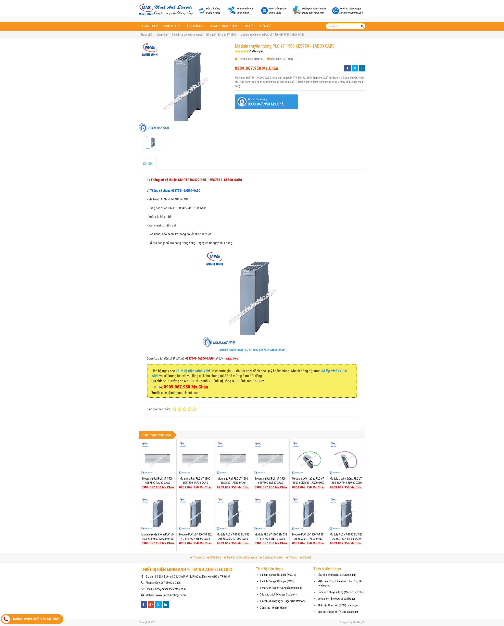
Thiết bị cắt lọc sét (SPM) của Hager (338, 605)
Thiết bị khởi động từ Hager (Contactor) (282, 601)
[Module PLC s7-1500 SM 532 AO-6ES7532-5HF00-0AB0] (195, 514)
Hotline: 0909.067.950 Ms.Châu (35, 619)
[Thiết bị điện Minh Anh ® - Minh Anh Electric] (167, 9)
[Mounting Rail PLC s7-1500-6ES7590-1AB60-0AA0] (270, 458)
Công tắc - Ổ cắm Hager (273, 607)
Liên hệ (265, 26)
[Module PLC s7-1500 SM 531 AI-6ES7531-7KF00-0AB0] (308, 514)
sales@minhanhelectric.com (169, 589)
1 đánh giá (256, 51)
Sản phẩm (192, 26)
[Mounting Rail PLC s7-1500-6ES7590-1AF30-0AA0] (195, 458)
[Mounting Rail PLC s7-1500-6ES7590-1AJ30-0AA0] (157, 458)
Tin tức (248, 26)
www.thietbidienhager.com (171, 595)
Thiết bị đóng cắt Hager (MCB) (277, 581)
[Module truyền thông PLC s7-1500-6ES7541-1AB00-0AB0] (185, 87)
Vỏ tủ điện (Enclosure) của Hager (336, 598)
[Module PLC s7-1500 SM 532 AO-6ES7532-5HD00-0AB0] (233, 514)
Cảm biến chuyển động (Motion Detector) (341, 592)
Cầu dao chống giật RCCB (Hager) (337, 575)
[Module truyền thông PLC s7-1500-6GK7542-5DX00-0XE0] (346, 458)
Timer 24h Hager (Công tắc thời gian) (281, 588)
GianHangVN (359, 622)
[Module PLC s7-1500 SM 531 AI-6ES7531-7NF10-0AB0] (270, 514)
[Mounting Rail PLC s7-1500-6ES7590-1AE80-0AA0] (233, 458)
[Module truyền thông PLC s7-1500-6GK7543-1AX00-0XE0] (308, 458)
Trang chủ (150, 26)
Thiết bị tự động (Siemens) (242, 557)
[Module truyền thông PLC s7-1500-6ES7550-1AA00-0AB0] (157, 514)
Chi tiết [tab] (148, 164)
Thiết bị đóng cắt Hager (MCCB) (278, 575)
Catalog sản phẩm (223, 26)
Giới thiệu (171, 26)
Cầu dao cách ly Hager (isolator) (278, 594)
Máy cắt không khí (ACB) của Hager (338, 612)
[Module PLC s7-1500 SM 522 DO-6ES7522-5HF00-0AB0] (346, 514)
